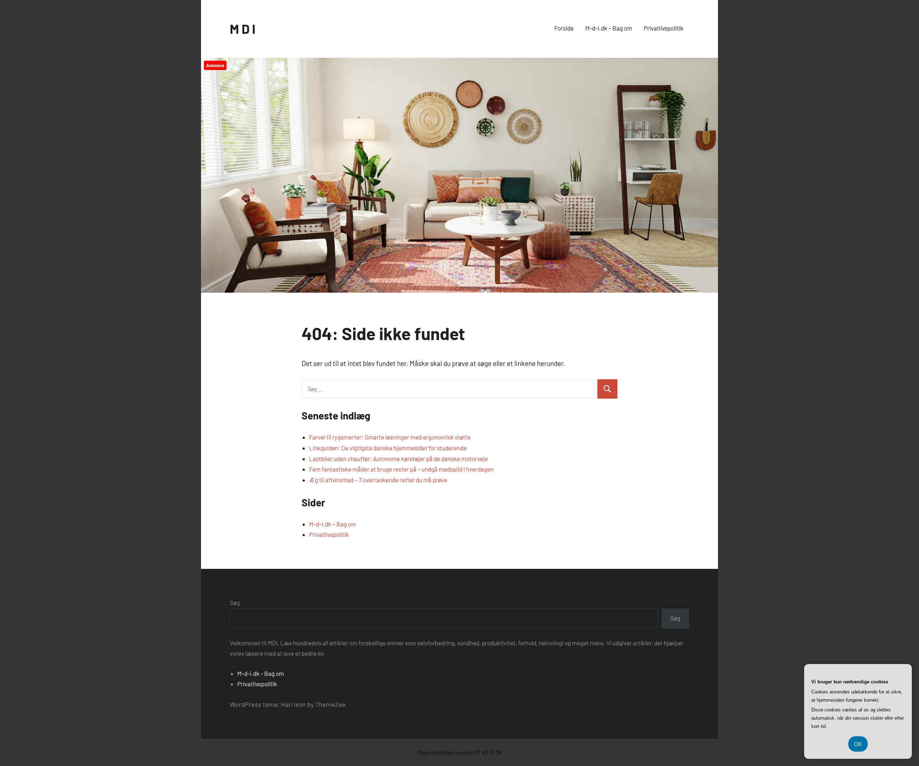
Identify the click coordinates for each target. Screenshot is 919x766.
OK (858, 744)
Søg (235, 602)
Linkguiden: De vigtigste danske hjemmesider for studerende (388, 447)
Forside (564, 28)
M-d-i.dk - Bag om (260, 673)
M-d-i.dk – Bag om (608, 28)
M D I (242, 28)
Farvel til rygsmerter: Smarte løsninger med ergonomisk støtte (390, 437)
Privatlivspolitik (664, 28)
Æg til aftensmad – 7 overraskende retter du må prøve (378, 479)
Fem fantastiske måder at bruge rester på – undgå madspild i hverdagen (401, 469)
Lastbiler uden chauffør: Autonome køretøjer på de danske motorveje (398, 458)
